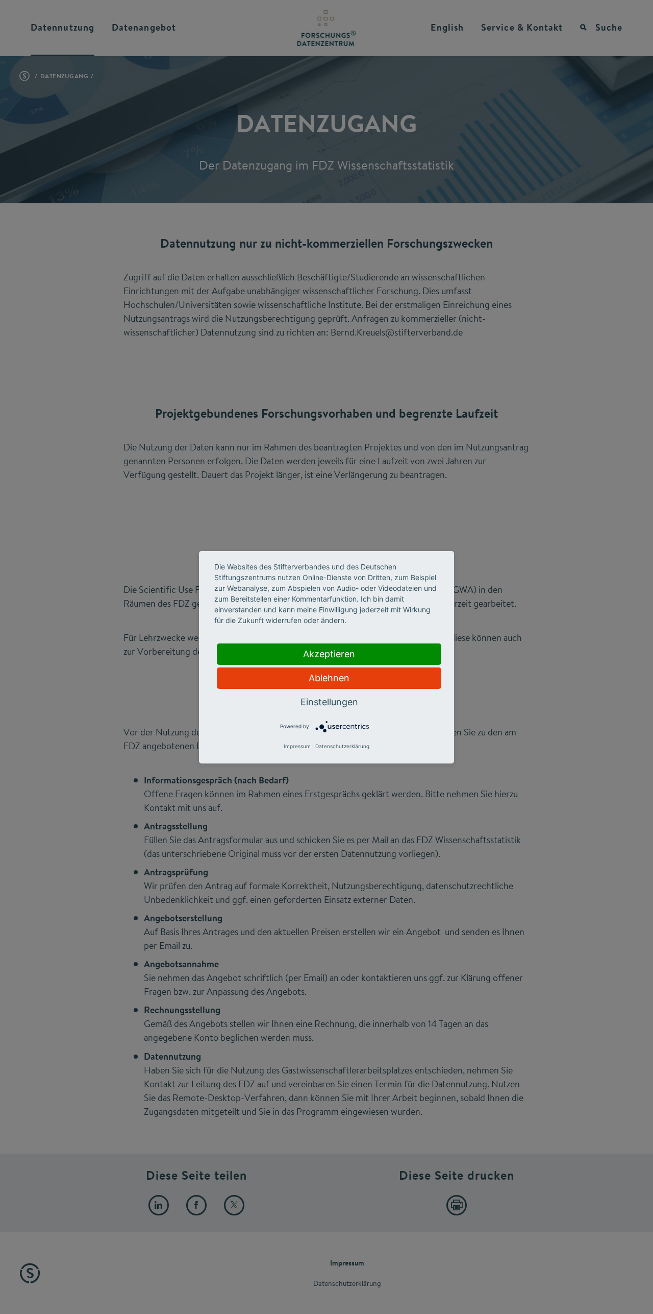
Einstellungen (329, 702)
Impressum (297, 746)
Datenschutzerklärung (342, 746)
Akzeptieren (329, 654)
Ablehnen (329, 678)
